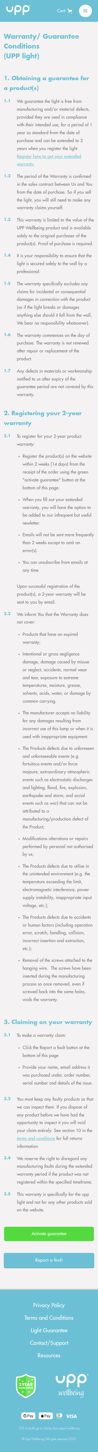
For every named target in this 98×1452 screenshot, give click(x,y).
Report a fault (49, 1260)
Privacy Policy (49, 1305)
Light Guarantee (49, 1330)
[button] (64, 10)
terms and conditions (36, 1138)
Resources (49, 1355)
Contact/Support (49, 1343)
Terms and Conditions (49, 1318)
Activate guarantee (49, 1234)
